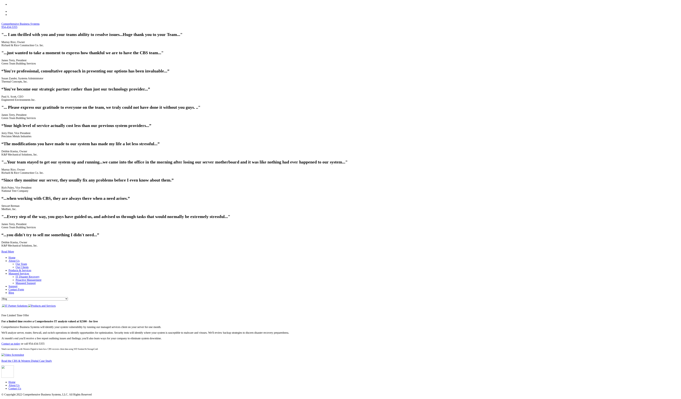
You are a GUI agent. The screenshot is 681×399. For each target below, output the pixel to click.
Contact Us (15, 388)
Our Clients (22, 267)
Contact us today (10, 343)
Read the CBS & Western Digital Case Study (26, 360)
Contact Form (16, 289)
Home (12, 257)
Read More (7, 251)
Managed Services (19, 273)
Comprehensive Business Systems (20, 23)
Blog (11, 292)
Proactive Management (28, 279)
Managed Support (26, 283)
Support (13, 286)
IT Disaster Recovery (28, 276)
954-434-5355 (9, 27)
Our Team (21, 263)
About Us (14, 260)
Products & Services (20, 270)
